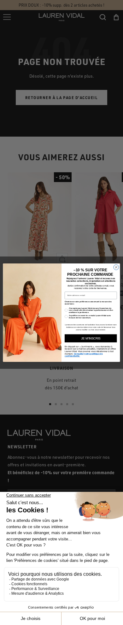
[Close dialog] (116, 267)
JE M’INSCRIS (91, 338)
